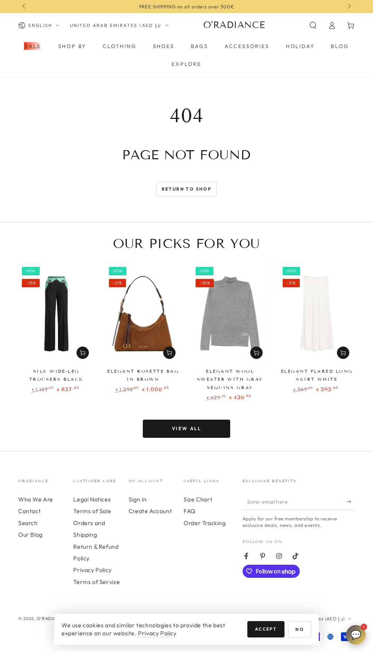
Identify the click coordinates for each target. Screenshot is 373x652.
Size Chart (198, 499)
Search (28, 523)
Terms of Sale (92, 511)
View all (186, 428)
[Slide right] (348, 6)
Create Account (150, 511)
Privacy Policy (92, 569)
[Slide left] (24, 6)
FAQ (190, 511)
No (299, 629)
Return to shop (187, 189)
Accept (266, 629)
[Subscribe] (350, 501)
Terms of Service (96, 581)
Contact (29, 511)
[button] (312, 25)
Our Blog (30, 534)
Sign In (138, 499)
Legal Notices (92, 499)
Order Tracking (204, 523)
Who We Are (35, 499)
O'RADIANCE (51, 618)
